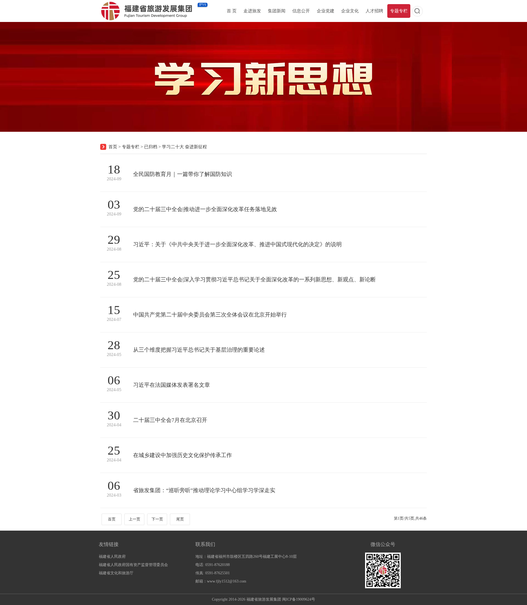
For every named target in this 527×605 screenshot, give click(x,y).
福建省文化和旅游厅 (116, 573)
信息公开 (301, 11)
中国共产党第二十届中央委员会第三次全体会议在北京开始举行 (210, 315)
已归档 (150, 146)
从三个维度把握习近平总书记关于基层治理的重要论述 (199, 350)
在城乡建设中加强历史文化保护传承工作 (182, 455)
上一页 (134, 519)
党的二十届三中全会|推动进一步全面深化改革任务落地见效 (205, 209)
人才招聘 (374, 11)
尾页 (180, 519)
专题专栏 (399, 11)
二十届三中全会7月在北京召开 (170, 420)
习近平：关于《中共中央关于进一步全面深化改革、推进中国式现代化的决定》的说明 (237, 244)
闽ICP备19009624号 (298, 599)
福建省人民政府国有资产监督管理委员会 (133, 565)
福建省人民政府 (112, 556)
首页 (112, 146)
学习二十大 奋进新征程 (184, 146)
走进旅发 (252, 11)
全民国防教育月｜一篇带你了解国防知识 (182, 174)
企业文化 (350, 11)
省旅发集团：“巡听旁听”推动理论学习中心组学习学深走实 (204, 490)
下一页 (157, 519)
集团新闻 (276, 11)
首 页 (232, 11)
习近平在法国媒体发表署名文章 (171, 385)
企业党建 (325, 11)
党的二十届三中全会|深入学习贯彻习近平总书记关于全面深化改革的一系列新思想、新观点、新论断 (254, 279)
